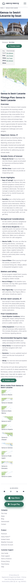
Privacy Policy (5, 561)
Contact (3, 524)
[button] (25, 3)
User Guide (4, 553)
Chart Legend (5, 556)
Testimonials (5, 521)
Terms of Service (6, 558)
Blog (2, 519)
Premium (4, 534)
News (3, 516)
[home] (13, 3)
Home (1, 8)
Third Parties (5, 564)
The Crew (4, 513)
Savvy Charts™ (5, 536)
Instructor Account (7, 545)
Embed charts (5, 539)
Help (2, 567)
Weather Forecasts (7, 542)
